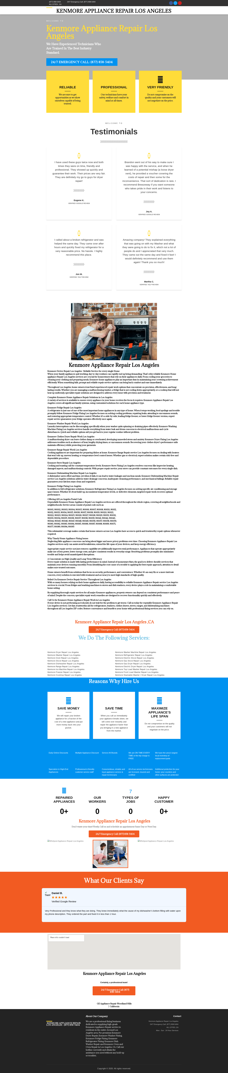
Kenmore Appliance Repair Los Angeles (114, 11)
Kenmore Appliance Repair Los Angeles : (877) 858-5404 (63, 1024)
